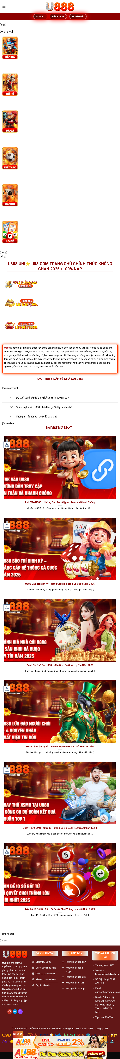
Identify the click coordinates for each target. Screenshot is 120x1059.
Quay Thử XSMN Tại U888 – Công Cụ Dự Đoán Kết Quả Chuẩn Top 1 (60, 828)
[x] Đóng (17, 1034)
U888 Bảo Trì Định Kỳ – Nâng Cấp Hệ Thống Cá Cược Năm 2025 (60, 583)
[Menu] (4, 6)
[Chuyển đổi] (11, 398)
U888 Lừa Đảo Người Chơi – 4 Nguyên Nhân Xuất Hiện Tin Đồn (60, 746)
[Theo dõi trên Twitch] (20, 1011)
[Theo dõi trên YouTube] (9, 1011)
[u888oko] (60, 7)
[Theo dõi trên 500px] (15, 1011)
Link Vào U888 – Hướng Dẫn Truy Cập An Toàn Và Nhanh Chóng (60, 502)
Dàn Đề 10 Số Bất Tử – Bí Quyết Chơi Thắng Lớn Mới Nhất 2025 (60, 909)
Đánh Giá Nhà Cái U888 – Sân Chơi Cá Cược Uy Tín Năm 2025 (60, 665)
